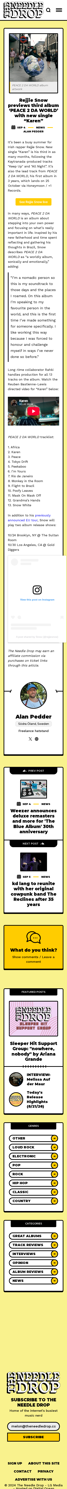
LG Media (55, 1485)
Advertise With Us (33, 1479)
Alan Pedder (33, 131)
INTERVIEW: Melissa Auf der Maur (38, 1079)
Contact (23, 1471)
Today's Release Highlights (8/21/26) (37, 1099)
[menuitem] (15, 1463)
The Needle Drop (30, 1485)
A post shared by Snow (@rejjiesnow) (37, 636)
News (40, 127)
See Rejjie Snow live (33, 202)
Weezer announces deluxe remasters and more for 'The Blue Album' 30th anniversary (33, 821)
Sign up (15, 1463)
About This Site (43, 1463)
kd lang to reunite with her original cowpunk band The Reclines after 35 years (33, 894)
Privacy (45, 1471)
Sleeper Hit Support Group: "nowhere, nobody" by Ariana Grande (33, 1051)
